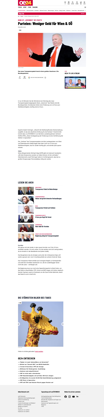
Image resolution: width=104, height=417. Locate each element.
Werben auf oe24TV (23, 406)
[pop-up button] (81, 86)
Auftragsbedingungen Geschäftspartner (51, 396)
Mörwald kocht (81, 10)
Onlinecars (68, 10)
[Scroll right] (85, 10)
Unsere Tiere (74, 10)
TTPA (42, 406)
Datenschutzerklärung (23, 400)
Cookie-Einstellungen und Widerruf (26, 403)
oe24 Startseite (21, 396)
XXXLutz (56, 10)
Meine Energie (51, 10)
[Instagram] (69, 397)
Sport (24, 7)
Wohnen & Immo (43, 10)
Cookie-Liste (21, 401)
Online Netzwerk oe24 (23, 392)
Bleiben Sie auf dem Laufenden (72, 392)
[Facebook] (65, 397)
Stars (29, 7)
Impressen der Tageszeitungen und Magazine (49, 404)
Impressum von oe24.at (23, 410)
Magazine (35, 7)
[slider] (71, 86)
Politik (21, 14)
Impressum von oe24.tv (23, 412)
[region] (40, 325)
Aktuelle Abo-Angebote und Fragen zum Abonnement (51, 400)
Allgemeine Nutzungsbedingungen (26, 398)
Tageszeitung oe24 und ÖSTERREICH (50, 392)
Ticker (20, 7)
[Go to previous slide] (18, 324)
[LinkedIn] (77, 397)
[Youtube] (73, 397)
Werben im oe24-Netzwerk (24, 405)
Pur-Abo (20, 408)
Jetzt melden (39, 352)
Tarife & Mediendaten (46, 398)
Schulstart (36, 10)
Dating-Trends (62, 10)
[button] (67, 86)
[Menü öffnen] (85, 7)
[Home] (18, 16)
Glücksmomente (30, 10)
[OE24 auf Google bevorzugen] (45, 77)
